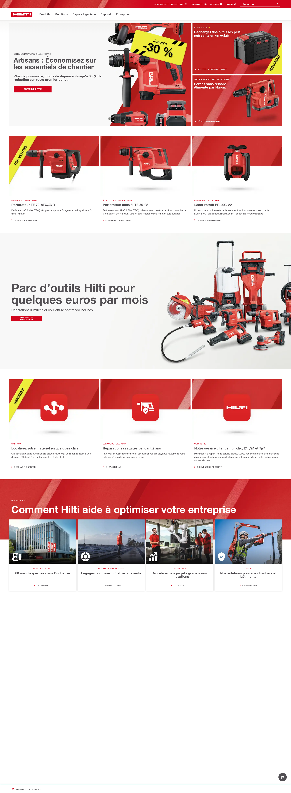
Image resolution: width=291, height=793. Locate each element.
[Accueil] (21, 14)
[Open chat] (282, 777)
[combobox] (260, 4)
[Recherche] (277, 4)
